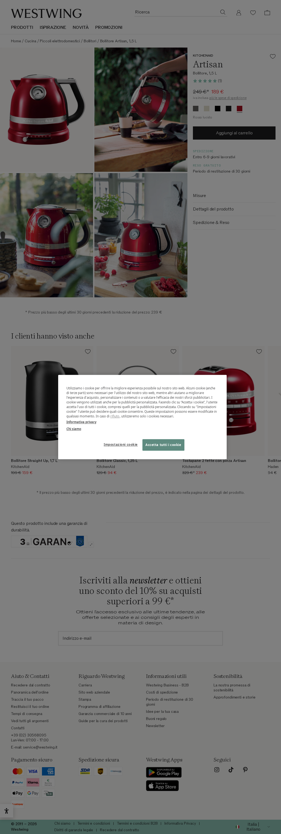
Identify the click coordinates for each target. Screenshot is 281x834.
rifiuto (115, 416)
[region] (142, 417)
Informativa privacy (81, 422)
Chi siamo (73, 429)
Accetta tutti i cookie (163, 445)
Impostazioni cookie (121, 444)
